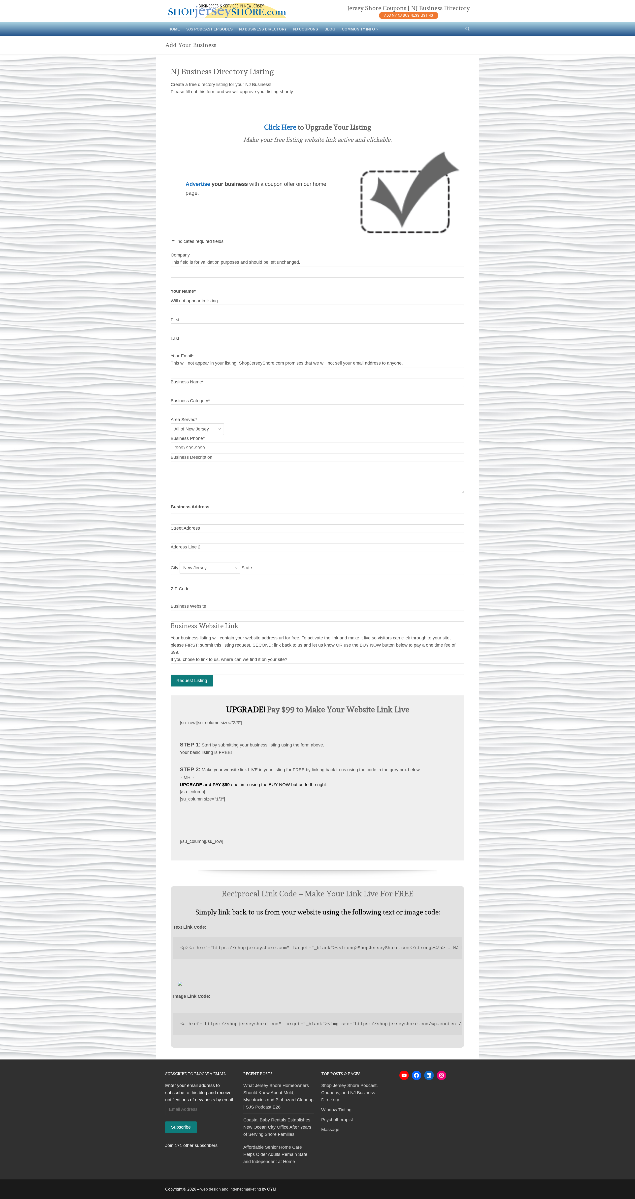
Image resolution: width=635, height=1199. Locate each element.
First (175, 319)
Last (175, 338)
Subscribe (181, 1127)
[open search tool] (467, 29)
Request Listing (191, 680)
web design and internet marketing (230, 1189)
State (247, 567)
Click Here (280, 127)
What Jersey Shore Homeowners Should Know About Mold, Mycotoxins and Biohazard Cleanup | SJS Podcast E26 (278, 1096)
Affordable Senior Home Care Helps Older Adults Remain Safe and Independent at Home (275, 1154)
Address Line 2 (185, 546)
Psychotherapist (337, 1119)
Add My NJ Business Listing (408, 15)
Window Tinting (336, 1109)
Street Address (185, 528)
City (174, 567)
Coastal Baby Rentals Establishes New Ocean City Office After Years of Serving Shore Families (277, 1127)
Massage (330, 1129)
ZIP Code (180, 588)
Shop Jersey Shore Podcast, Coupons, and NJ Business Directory (349, 1092)
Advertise (198, 184)
